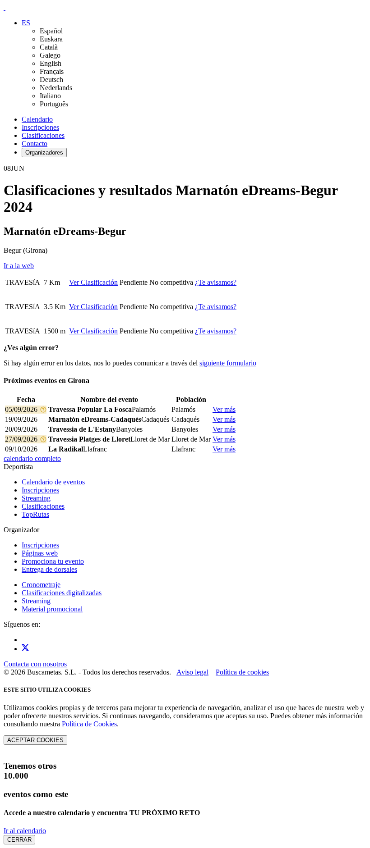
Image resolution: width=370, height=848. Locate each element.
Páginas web (40, 553)
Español (51, 31)
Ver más (224, 409)
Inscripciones (40, 127)
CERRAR (19, 839)
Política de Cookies (89, 724)
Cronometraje (41, 584)
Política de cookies (242, 672)
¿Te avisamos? (215, 282)
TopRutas (35, 514)
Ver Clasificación (93, 282)
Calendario (37, 119)
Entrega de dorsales (49, 569)
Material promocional (52, 609)
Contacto (34, 143)
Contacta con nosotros (35, 664)
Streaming (36, 498)
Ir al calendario (25, 830)
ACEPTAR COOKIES (35, 740)
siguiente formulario (227, 363)
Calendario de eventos (53, 482)
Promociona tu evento (53, 561)
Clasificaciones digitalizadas (62, 593)
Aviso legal (192, 672)
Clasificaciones (43, 135)
